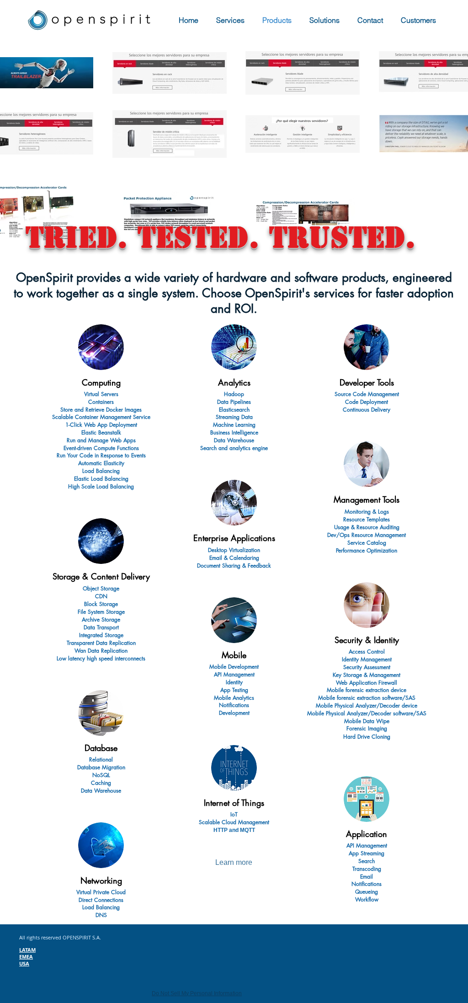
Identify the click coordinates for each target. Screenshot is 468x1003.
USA (24, 963)
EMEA (26, 956)
